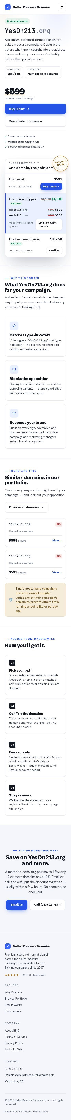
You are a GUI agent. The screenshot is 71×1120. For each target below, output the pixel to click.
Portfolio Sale (14, 1049)
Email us (54, 250)
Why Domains (13, 992)
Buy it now (17, 109)
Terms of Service (16, 1037)
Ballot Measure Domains (31, 7)
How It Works (13, 1005)
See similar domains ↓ (25, 121)
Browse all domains (24, 507)
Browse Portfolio (16, 998)
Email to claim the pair (47, 224)
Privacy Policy (14, 1043)
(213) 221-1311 (14, 1069)
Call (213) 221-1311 (47, 904)
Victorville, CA (14, 1081)
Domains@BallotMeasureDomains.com (29, 1075)
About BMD (12, 1030)
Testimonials (13, 1011)
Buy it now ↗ (51, 186)
